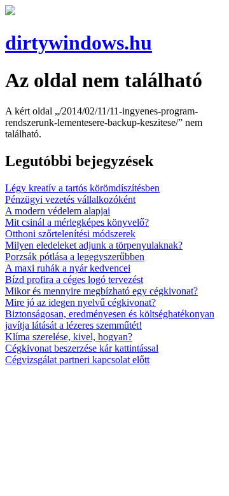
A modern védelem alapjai (57, 210)
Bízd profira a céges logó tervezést (74, 279)
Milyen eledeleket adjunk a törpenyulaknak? (94, 245)
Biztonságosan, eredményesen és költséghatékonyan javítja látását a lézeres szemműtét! (109, 319)
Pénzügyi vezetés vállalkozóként (70, 199)
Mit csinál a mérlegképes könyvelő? (77, 222)
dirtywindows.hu (78, 42)
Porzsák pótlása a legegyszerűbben (74, 256)
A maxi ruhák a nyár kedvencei (67, 268)
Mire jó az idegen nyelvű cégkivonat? (80, 302)
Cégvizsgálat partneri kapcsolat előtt (77, 359)
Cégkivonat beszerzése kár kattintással (81, 348)
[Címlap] (10, 11)
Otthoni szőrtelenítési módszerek (70, 233)
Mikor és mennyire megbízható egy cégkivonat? (101, 291)
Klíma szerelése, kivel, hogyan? (68, 336)
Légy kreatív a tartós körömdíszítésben (82, 188)
